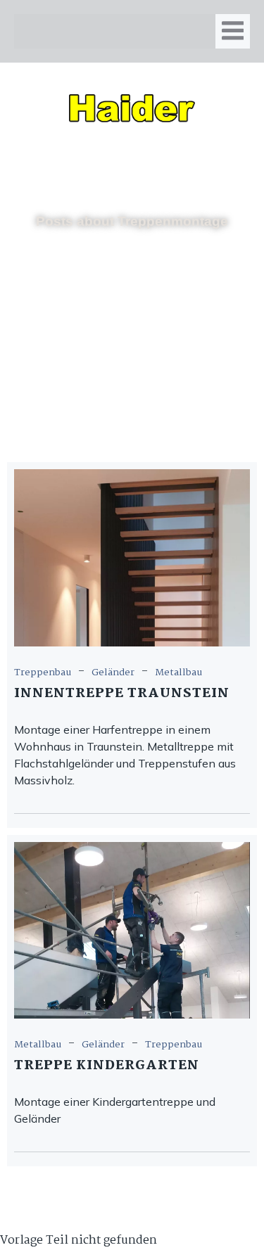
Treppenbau (42, 672)
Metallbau (178, 672)
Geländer (113, 672)
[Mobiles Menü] (232, 31)
